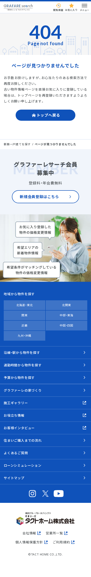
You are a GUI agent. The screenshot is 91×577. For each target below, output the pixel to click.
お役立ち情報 (14, 415)
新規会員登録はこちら (39, 196)
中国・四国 (66, 325)
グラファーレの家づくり (23, 390)
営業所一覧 (54, 533)
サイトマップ (14, 478)
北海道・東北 (24, 305)
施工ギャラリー (16, 403)
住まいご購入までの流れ (23, 440)
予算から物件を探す (19, 377)
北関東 (66, 305)
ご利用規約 (61, 542)
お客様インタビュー (19, 428)
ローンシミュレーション (23, 465)
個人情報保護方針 (29, 542)
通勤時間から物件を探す (23, 365)
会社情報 (29, 533)
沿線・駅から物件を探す (22, 352)
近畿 (24, 325)
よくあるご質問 (16, 453)
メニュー (84, 10)
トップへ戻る (48, 115)
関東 (24, 315)
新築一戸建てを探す (17, 144)
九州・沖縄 (24, 336)
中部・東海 (66, 315)
